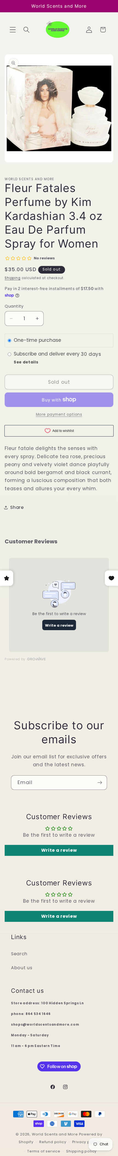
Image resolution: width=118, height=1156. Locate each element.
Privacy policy (85, 1142)
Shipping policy (81, 1151)
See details (26, 362)
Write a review (59, 850)
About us (21, 968)
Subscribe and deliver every (47, 354)
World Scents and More (55, 1134)
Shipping (12, 278)
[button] (13, 30)
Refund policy (52, 1142)
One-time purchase (37, 340)
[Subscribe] (100, 782)
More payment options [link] (59, 414)
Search (19, 954)
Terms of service (43, 1151)
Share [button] (17, 507)
